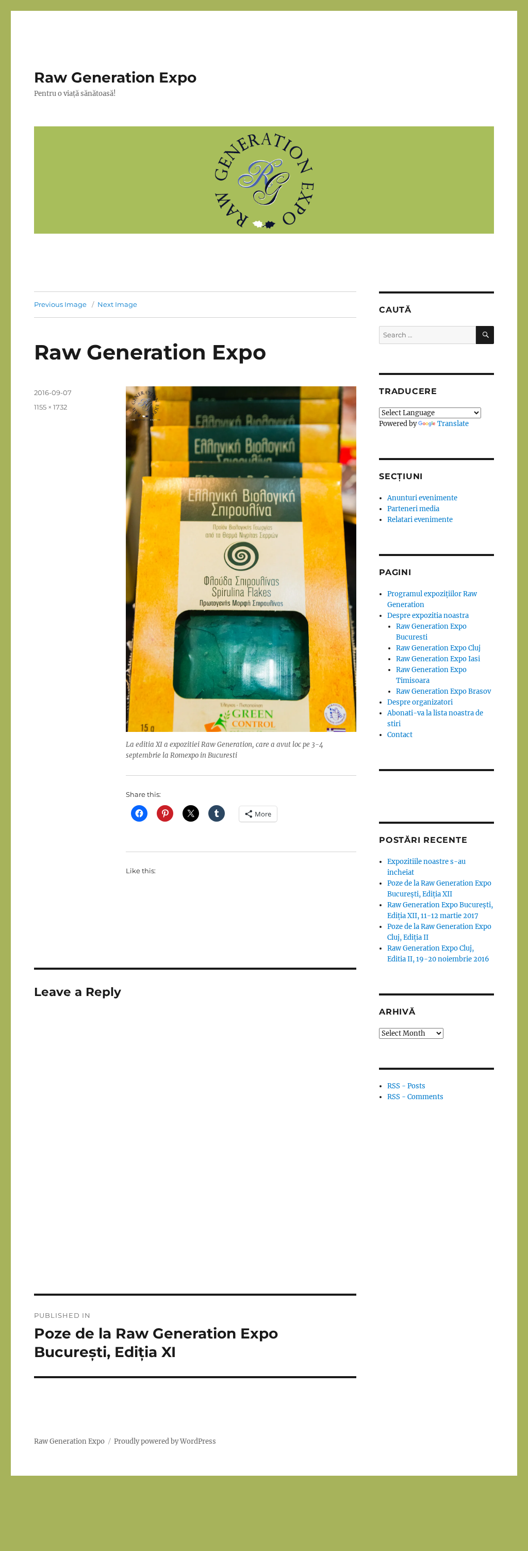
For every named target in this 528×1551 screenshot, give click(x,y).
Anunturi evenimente (422, 498)
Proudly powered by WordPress (165, 1441)
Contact (399, 734)
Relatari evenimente (420, 519)
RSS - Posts (406, 1086)
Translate (453, 423)
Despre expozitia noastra (428, 615)
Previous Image (60, 304)
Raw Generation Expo (115, 77)
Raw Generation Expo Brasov (443, 691)
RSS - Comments (415, 1096)
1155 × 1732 (50, 407)
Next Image (117, 304)
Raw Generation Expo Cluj (438, 648)
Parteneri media (413, 508)
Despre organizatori (420, 702)
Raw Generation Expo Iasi (438, 659)
